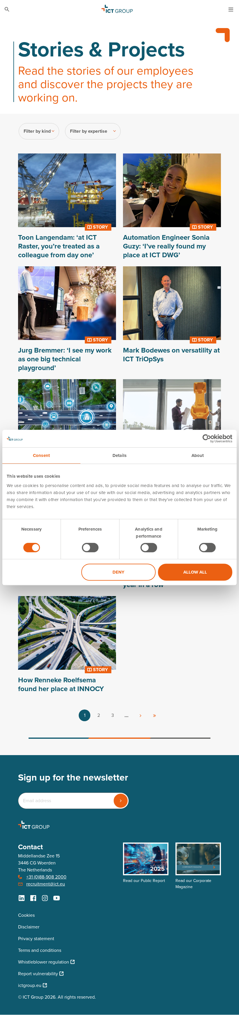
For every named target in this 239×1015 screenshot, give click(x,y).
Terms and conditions (39, 950)
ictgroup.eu (29, 985)
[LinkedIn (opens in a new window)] (21, 898)
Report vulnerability (38, 973)
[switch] (90, 547)
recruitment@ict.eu (45, 884)
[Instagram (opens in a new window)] (44, 898)
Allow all (195, 572)
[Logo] (117, 9)
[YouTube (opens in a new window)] (56, 898)
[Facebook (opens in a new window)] (33, 898)
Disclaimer (28, 926)
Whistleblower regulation (43, 962)
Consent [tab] (41, 455)
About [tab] (197, 455)
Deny (118, 572)
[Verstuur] (121, 801)
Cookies (26, 915)
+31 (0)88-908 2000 (46, 877)
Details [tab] (119, 455)
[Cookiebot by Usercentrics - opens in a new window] (206, 438)
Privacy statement (36, 938)
